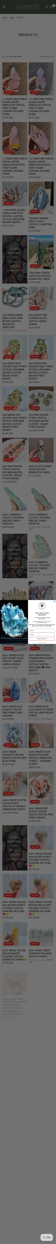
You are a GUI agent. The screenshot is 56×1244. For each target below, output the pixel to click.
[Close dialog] (55, 602)
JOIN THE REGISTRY (42, 638)
